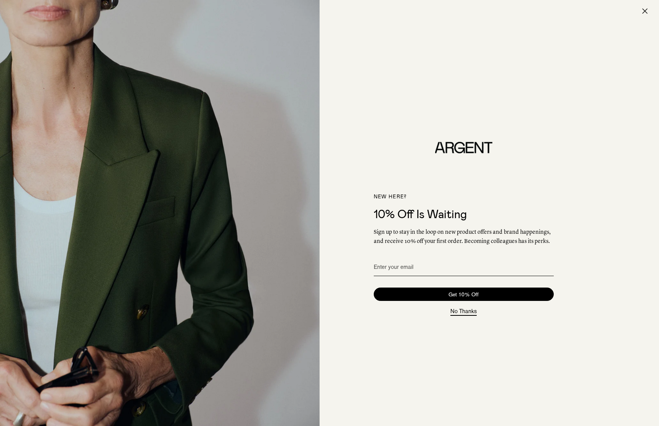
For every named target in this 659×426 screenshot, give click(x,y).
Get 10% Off (463, 294)
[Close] (645, 11)
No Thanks (463, 312)
